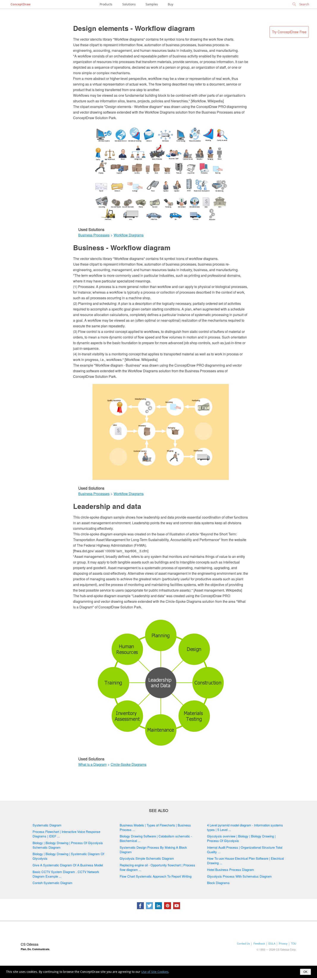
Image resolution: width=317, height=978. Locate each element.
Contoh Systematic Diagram (52, 882)
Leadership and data (107, 506)
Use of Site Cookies (154, 972)
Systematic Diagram (47, 825)
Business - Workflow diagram (121, 247)
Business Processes (94, 235)
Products (106, 4)
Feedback (259, 943)
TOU (293, 943)
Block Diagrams (218, 882)
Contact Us (243, 943)
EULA (271, 943)
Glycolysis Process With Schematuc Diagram (239, 876)
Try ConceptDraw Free (289, 31)
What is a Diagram (92, 764)
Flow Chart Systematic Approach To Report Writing (155, 876)
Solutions (129, 4)
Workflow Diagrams (129, 235)
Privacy (283, 943)
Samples (152, 4)
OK (305, 971)
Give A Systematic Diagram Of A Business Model (68, 865)
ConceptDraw (20, 4)
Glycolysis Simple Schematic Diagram (147, 858)
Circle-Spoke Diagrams (128, 764)
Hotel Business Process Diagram (230, 869)
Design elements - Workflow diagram (134, 28)
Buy (170, 4)
